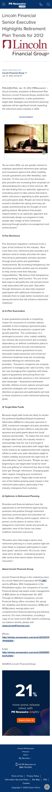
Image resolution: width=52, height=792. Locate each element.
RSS (45, 779)
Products (25, 751)
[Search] (48, 4)
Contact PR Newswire (25, 748)
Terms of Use (17, 776)
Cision (31, 787)
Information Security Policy (16, 779)
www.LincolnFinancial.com (16, 625)
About (25, 755)
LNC (44, 580)
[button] (26, 48)
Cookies (26, 783)
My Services (24, 758)
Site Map (36, 779)
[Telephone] (41, 4)
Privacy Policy (33, 776)
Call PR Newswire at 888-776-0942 (26, 766)
